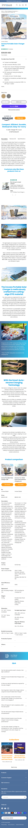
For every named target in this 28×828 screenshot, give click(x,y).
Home (2, 11)
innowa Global (4, 41)
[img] (17, 180)
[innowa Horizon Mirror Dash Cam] (19, 748)
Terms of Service (11, 824)
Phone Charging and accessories (11, 11)
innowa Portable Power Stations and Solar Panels (7, 757)
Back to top (14, 767)
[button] (22, 5)
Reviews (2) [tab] (13, 139)
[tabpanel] (14, 153)
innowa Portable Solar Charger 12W (8, 12)
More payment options (14, 109)
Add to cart (18, 102)
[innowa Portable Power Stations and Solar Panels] (7, 748)
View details (7, 484)
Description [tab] (4, 139)
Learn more (18, 1)
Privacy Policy (4, 824)
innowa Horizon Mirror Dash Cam (19, 756)
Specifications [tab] (21, 139)
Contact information (20, 824)
